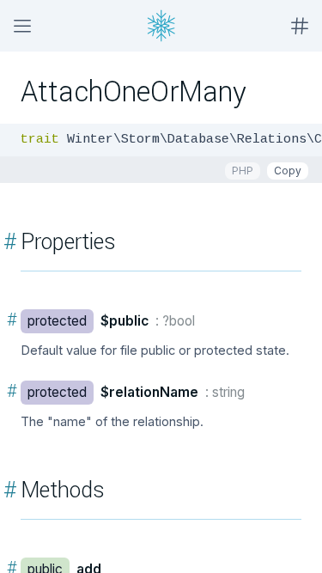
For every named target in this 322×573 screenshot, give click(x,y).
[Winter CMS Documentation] (161, 26)
